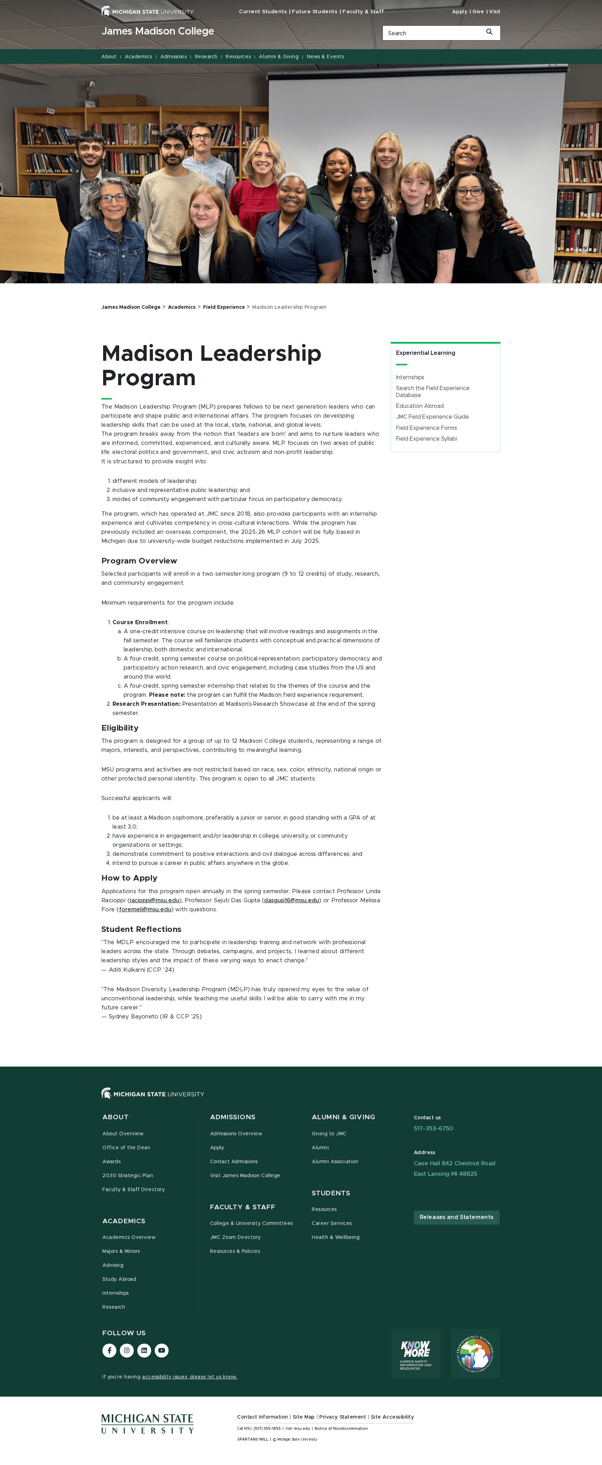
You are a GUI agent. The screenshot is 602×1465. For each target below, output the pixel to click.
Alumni (320, 1147)
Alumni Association (335, 1161)
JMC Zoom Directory (235, 1237)
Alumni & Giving (279, 56)
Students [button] (331, 1193)
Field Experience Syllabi (426, 439)
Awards (111, 1161)
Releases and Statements (457, 1217)
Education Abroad (420, 406)
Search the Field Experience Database (433, 392)
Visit (495, 11)
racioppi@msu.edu (154, 900)
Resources (238, 56)
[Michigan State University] (147, 11)
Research (206, 56)
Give (478, 11)
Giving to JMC (329, 1133)
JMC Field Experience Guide (432, 417)
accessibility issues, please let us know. (190, 1377)
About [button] (115, 1117)
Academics (138, 56)
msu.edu (302, 1428)
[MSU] (301, 1100)
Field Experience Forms (426, 428)
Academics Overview (129, 1237)
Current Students (263, 11)
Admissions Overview (236, 1133)
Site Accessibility (392, 1417)
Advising (112, 1265)
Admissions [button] (233, 1117)
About (109, 56)
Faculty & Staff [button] (243, 1207)
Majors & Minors (121, 1251)
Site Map (304, 1417)
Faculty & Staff (363, 11)
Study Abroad (119, 1279)
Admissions (173, 56)
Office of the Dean (126, 1147)
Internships (410, 377)
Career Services (332, 1223)
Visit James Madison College (245, 1175)
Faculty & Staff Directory (133, 1189)
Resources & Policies (235, 1251)
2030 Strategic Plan (127, 1175)
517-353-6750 (434, 1128)
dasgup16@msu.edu (291, 900)
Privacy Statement (342, 1417)
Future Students (314, 11)
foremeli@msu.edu (145, 909)
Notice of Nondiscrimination (341, 1428)
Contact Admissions (234, 1161)
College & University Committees (251, 1223)
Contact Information (262, 1417)
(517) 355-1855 (267, 1428)
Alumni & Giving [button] (343, 1117)
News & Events (325, 56)
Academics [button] (124, 1221)
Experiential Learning (425, 353)
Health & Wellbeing (336, 1237)
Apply (460, 11)
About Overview (123, 1133)
